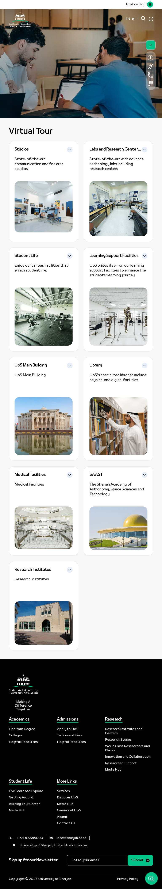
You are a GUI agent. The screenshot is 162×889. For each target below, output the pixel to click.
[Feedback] (151, 83)
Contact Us (66, 823)
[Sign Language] (151, 66)
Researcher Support (121, 763)
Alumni (62, 817)
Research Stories (118, 740)
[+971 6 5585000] (151, 75)
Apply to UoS (67, 729)
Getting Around (21, 797)
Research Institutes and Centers (123, 731)
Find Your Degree (22, 729)
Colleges (15, 735)
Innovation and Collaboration (128, 757)
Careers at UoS (69, 810)
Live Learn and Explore (26, 791)
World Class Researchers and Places (127, 748)
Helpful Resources (23, 742)
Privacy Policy (127, 879)
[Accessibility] (151, 58)
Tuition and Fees (69, 735)
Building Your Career (24, 804)
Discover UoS (67, 797)
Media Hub (113, 770)
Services (63, 791)
